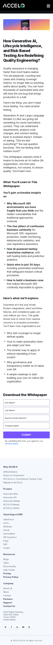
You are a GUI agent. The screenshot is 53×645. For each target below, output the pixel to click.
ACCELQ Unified (11, 508)
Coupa (6, 548)
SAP (5, 544)
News (6, 592)
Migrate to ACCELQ (12, 482)
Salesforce (8, 519)
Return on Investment (13, 475)
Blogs (6, 559)
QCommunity (9, 566)
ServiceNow (9, 533)
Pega (5, 540)
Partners (8, 599)
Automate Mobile (11, 501)
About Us (7, 588)
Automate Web (10, 493)
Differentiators (10, 471)
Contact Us (9, 606)
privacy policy (11, 443)
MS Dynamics (10, 537)
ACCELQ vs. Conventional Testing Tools (22, 479)
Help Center (9, 570)
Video (6, 562)
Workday (7, 526)
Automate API (10, 497)
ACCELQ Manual (11, 504)
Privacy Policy (10, 577)
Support (7, 602)
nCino (6, 523)
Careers (7, 595)
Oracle (6, 530)
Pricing (7, 573)
